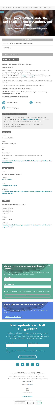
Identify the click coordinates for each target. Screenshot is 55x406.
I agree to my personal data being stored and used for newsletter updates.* (27, 291)
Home (3, 7)
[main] (27, 161)
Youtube (32, 364)
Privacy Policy (26, 378)
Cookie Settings (36, 378)
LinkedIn (37, 364)
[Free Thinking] (27, 391)
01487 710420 (7, 180)
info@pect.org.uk (35, 372)
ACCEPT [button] (38, 403)
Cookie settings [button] (20, 403)
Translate (31, 384)
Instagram (27, 364)
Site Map (45, 378)
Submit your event (13, 316)
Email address (9, 284)
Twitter (22, 364)
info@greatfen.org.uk (28, 76)
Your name (8, 277)
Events (8, 7)
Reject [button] (30, 403)
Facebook (17, 364)
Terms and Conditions (14, 378)
